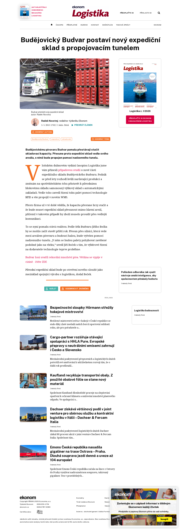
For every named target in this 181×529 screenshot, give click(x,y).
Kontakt (95, 25)
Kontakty (80, 498)
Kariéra (108, 498)
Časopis (59, 25)
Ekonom (157, 25)
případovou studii (69, 170)
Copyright (24, 501)
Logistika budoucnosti (146, 310)
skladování (66, 139)
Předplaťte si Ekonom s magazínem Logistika (140, 119)
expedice (55, 139)
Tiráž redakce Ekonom (85, 502)
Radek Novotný (44, 114)
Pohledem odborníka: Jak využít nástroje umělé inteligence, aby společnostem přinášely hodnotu (139, 275)
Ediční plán (107, 25)
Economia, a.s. (45, 501)
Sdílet (52, 289)
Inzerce (84, 25)
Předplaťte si (127, 13)
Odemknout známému (77, 289)
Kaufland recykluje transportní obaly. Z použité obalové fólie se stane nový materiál (81, 379)
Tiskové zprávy (123, 25)
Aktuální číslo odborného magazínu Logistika (39, 11)
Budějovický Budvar (40, 139)
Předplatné (72, 25)
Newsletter (109, 502)
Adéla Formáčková (106, 512)
